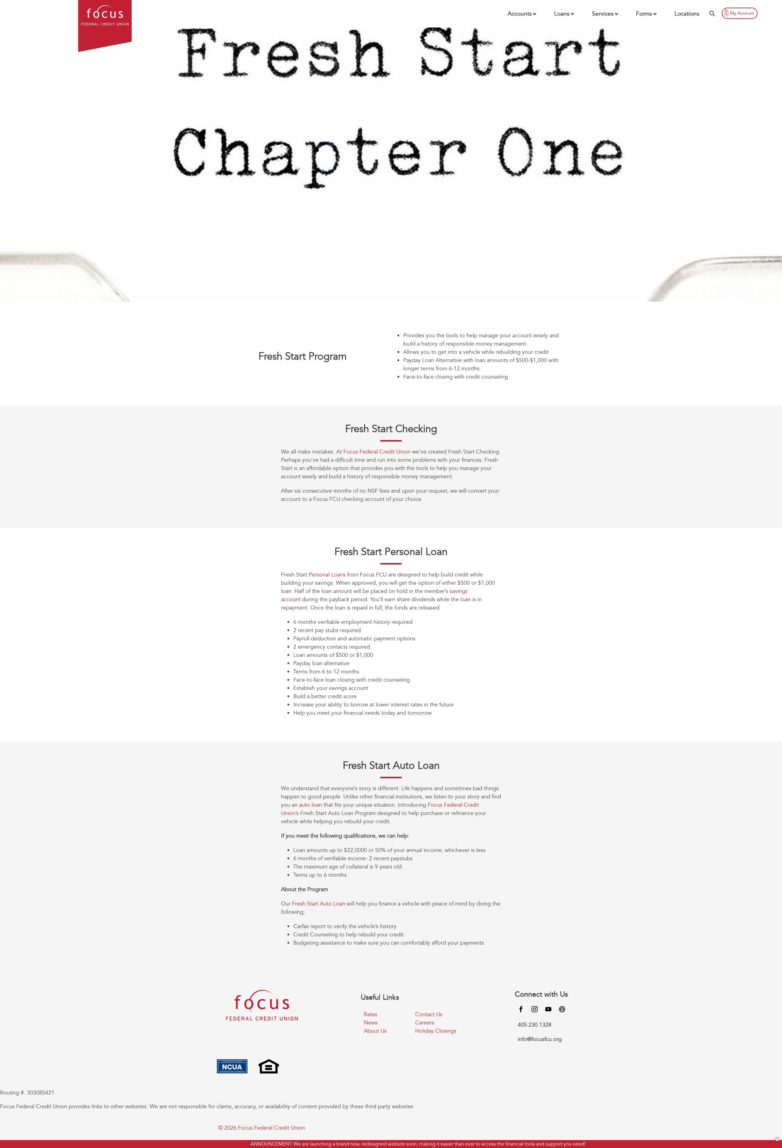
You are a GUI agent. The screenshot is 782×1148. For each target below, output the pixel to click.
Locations (686, 14)
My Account (742, 13)
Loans (561, 14)
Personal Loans (327, 575)
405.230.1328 (534, 1025)
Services (602, 14)
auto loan (310, 805)
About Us (375, 1031)
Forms (644, 14)
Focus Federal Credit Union (377, 452)
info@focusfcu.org (540, 1039)
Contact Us (428, 1014)
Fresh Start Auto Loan (318, 904)
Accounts (520, 14)
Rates (370, 1014)
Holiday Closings (435, 1031)
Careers (424, 1023)
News (371, 1023)
